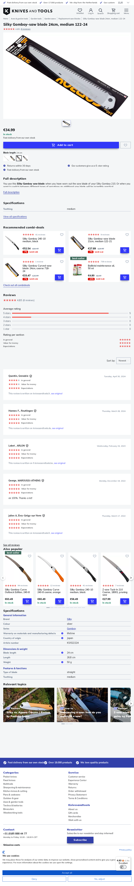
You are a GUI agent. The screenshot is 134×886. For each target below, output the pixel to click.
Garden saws (50, 19)
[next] (125, 578)
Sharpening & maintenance (17, 787)
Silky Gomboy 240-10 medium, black (34, 240)
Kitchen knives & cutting (15, 791)
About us (72, 809)
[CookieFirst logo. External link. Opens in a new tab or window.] (3, 852)
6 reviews (25, 29)
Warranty (73, 784)
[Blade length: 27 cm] (25, 158)
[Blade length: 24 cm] (18, 158)
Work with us (74, 820)
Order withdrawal (77, 791)
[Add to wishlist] (125, 145)
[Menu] (129, 858)
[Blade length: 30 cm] (6, 158)
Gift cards (73, 812)
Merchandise (74, 816)
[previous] (8, 578)
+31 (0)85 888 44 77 (15, 833)
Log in (91, 13)
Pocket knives (10, 776)
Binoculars (8, 809)
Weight (7, 662)
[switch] (123, 867)
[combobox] (123, 360)
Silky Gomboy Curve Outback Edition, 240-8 (17, 591)
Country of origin (12, 638)
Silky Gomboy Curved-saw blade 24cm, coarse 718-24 (37, 268)
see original (56, 393)
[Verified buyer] (30, 376)
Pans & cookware (11, 794)
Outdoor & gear (11, 798)
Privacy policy (125, 850)
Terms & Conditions (77, 798)
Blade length (9, 652)
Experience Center (77, 780)
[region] (67, 80)
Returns (72, 787)
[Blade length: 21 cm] (12, 158)
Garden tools (36, 19)
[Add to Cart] (59, 250)
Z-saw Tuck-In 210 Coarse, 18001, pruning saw (114, 592)
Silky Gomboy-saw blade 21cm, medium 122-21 (101, 240)
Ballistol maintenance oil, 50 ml (101, 267)
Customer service (76, 776)
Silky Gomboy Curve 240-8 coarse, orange (49, 591)
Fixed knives (9, 780)
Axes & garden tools (19, 19)
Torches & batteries (12, 805)
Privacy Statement (77, 794)
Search (100, 13)
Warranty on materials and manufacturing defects (29, 633)
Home (5, 19)
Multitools (8, 784)
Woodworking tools (12, 812)
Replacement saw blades (69, 19)
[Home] (27, 9)
